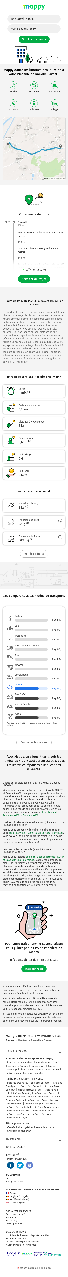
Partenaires (20, 1224)
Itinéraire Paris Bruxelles (47, 1107)
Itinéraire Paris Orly (22, 1093)
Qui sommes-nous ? (15, 1214)
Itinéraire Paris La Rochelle (19, 1107)
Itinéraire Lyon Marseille (17, 1114)
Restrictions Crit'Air (45, 1127)
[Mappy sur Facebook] (10, 1165)
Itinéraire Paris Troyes (16, 1118)
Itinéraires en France (40, 1083)
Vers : (23, 28)
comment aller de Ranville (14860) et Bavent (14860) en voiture (33, 858)
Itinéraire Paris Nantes (38, 1097)
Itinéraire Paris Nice (15, 1097)
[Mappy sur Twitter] (20, 1165)
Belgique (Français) (19, 1196)
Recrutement (12, 1217)
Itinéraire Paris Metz (41, 1114)
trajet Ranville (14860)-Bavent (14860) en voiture (36, 832)
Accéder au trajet (34, 279)
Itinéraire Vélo (43, 1062)
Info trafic (10, 1127)
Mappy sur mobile (14, 1181)
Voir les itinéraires (34, 39)
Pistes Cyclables (25, 1127)
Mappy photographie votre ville (21, 1245)
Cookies (45, 1235)
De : (23, 19)
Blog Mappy (11, 1220)
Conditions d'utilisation (17, 1235)
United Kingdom (17, 1202)
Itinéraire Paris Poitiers (43, 1111)
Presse (9, 1224)
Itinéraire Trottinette (33, 1073)
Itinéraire (10, 1062)
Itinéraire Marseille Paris (29, 1090)
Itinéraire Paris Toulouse (45, 1093)
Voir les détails (34, 553)
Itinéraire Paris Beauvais (17, 1111)
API (7, 1178)
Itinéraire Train (38, 1066)
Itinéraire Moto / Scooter (32, 1069)
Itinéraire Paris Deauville (30, 1086)
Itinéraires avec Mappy (17, 1083)
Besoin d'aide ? (17, 1147)
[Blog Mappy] (29, 1165)
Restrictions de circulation (18, 1131)
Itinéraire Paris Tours (37, 1100)
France (13, 1193)
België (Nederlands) (19, 1199)
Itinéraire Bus (52, 1069)
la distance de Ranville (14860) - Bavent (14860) (30, 814)
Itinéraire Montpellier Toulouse (40, 1104)
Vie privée (34, 1235)
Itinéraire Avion (13, 1073)
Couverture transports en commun (22, 1242)
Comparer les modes (34, 742)
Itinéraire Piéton (25, 1062)
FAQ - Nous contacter (16, 1238)
